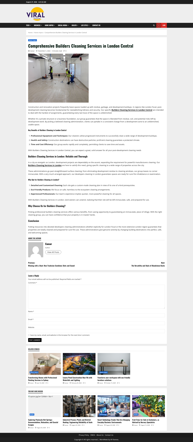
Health (74, 25)
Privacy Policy (84, 435)
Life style (84, 25)
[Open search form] (154, 25)
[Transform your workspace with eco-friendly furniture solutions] (114, 364)
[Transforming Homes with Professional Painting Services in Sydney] (44, 364)
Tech (27, 25)
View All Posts (53, 252)
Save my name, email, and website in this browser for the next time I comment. (60, 335)
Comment (32, 283)
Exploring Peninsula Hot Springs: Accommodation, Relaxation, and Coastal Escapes (43, 422)
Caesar (32, 51)
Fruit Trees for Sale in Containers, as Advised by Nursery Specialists (145, 421)
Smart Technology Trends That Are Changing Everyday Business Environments (114, 421)
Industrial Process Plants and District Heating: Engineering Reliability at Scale (77, 421)
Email (31, 319)
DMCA (92, 435)
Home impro (49, 25)
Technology (103, 414)
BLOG (32, 414)
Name (31, 311)
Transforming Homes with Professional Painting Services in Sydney (42, 378)
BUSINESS (37, 25)
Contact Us (96, 25)
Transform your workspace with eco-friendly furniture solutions (114, 378)
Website (31, 327)
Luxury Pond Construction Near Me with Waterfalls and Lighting (77, 378)
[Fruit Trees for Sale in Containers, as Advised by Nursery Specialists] (148, 406)
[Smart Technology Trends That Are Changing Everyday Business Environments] (114, 406)
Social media (62, 25)
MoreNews (104, 439)
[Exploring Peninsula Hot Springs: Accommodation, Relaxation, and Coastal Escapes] (44, 406)
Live (164, 25)
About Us (100, 435)
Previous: (51, 264)
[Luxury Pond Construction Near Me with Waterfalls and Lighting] (79, 364)
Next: (148, 264)
